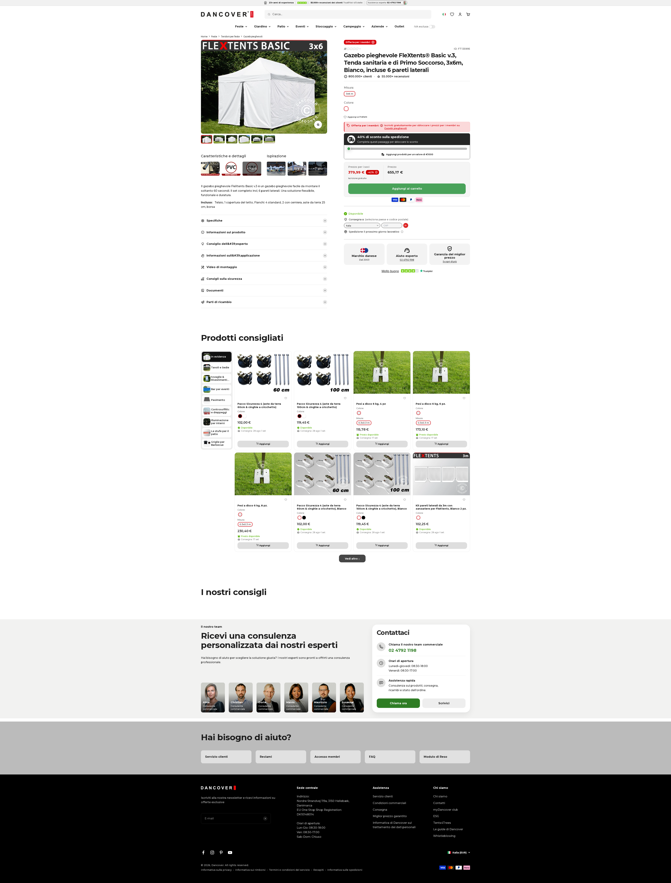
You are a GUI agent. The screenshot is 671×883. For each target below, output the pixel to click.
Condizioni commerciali (389, 803)
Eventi (300, 26)
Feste (239, 26)
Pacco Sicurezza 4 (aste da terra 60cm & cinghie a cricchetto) (259, 405)
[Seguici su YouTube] (230, 852)
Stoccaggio (324, 26)
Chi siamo (440, 796)
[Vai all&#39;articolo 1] (206, 139)
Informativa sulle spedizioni (344, 869)
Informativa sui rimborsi (250, 869)
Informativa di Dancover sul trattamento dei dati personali (394, 825)
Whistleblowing (444, 836)
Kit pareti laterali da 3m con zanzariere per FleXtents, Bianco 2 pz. (441, 507)
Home (204, 36)
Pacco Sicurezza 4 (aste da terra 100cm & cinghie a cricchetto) (318, 405)
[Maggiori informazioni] (402, 231)
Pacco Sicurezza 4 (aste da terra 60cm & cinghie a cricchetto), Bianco (321, 507)
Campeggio (352, 26)
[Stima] (405, 225)
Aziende (377, 26)
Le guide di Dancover (448, 829)
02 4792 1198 (407, 259)
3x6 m (349, 93)
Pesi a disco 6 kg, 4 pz (371, 403)
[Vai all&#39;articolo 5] (256, 139)
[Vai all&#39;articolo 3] (231, 139)
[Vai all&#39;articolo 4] (244, 139)
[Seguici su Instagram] (212, 852)
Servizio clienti (383, 796)
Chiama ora (398, 703)
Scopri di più (450, 261)
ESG (436, 816)
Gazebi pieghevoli (252, 36)
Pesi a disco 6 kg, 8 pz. (252, 505)
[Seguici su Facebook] (203, 852)
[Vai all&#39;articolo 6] (269, 139)
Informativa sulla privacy (216, 869)
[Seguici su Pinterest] (221, 852)
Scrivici (443, 703)
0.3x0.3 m (364, 422)
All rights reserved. (237, 865)
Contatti (439, 803)
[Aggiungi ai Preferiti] (285, 398)
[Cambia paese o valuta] (444, 14)
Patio (281, 26)
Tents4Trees (442, 822)
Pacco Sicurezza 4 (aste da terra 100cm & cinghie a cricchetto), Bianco (381, 507)
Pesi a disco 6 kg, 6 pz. (431, 403)
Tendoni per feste (230, 36)
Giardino (260, 26)
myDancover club (445, 809)
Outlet (399, 26)
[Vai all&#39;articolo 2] (219, 139)
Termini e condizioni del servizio (289, 869)
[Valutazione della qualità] (352, 49)
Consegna (380, 809)
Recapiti (318, 869)
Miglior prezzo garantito (390, 816)
